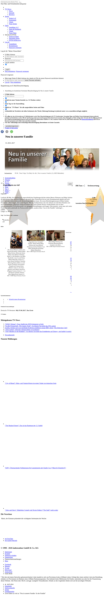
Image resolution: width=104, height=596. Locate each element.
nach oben (10, 584)
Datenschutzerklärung (87, 119)
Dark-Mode (8, 574)
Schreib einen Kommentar (17, 299)
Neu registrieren (10, 71)
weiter (70, 184)
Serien (7, 590)
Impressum (8, 552)
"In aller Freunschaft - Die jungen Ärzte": (30, 326)
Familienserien (9, 591)
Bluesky (7, 566)
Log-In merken (10, 62)
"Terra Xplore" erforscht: (22, 329)
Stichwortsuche (10, 588)
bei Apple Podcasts (11, 540)
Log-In (7, 69)
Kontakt (7, 554)
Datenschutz (9, 557)
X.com (7, 568)
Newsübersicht (9, 335)
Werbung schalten (10, 555)
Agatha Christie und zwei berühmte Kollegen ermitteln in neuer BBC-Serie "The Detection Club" (36, 328)
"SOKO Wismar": (24, 324)
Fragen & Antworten (11, 128)
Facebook (8, 564)
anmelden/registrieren (12, 126)
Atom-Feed (8, 572)
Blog (6, 561)
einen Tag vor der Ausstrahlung (14, 104)
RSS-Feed (8, 570)
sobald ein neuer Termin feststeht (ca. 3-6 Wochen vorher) (23, 100)
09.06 (16, 173)
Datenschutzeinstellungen (13, 559)
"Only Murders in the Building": (38, 331)
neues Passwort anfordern (32, 80)
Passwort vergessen (22, 71)
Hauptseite (8, 586)
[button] (2, 131)
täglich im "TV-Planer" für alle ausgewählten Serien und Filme (24, 107)
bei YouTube (9, 539)
